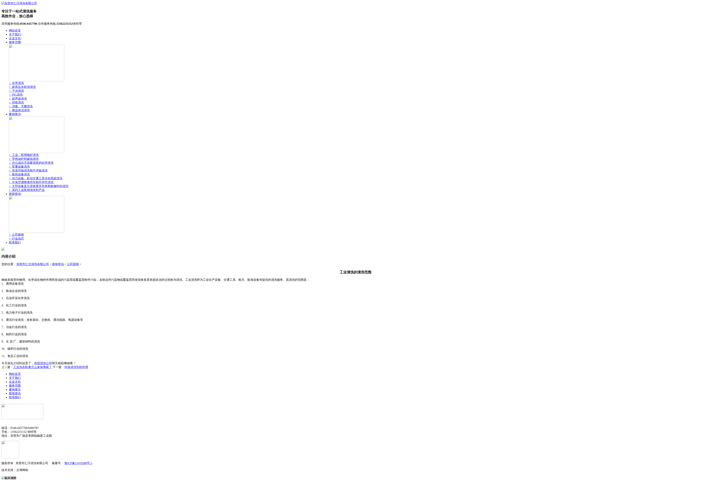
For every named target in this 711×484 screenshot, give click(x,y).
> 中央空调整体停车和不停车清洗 (31, 182)
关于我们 (15, 34)
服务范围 (15, 42)
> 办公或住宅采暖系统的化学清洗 (31, 162)
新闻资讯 (15, 193)
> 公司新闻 (16, 234)
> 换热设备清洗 (19, 174)
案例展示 (15, 114)
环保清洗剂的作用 (76, 367)
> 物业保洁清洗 (19, 110)
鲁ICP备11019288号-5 (78, 463)
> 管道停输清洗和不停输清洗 (28, 170)
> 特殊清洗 (16, 102)
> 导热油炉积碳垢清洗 (24, 158)
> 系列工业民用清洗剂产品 (27, 190)
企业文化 (15, 38)
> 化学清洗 (16, 83)
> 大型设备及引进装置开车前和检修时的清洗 (38, 186)
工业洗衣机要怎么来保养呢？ (32, 367)
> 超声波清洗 (18, 98)
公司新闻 (73, 264)
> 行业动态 (16, 238)
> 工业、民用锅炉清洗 (24, 155)
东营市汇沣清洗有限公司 (32, 264)
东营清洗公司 (43, 363)
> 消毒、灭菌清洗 (21, 106)
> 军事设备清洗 (19, 166)
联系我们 (15, 242)
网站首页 (15, 30)
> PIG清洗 (16, 94)
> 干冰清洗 (16, 90)
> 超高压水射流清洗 (22, 86)
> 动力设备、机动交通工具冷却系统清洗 (35, 178)
